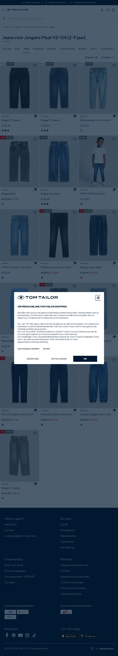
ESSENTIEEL (33, 359)
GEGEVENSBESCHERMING (29, 349)
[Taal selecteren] (98, 297)
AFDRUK (46, 349)
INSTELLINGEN (59, 359)
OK (85, 359)
